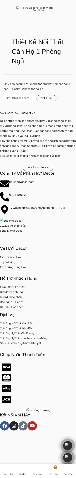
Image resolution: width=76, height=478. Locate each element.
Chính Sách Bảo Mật (12, 287)
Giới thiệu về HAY (10, 257)
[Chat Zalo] (67, 457)
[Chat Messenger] (67, 445)
